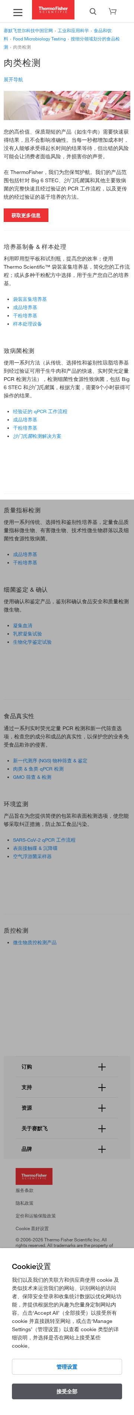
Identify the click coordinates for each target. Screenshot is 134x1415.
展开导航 (13, 79)
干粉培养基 (25, 315)
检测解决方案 (37, 436)
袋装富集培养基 (30, 299)
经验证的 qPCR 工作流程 (40, 411)
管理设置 (67, 1366)
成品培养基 (25, 307)
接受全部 (67, 1391)
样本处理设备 (27, 324)
